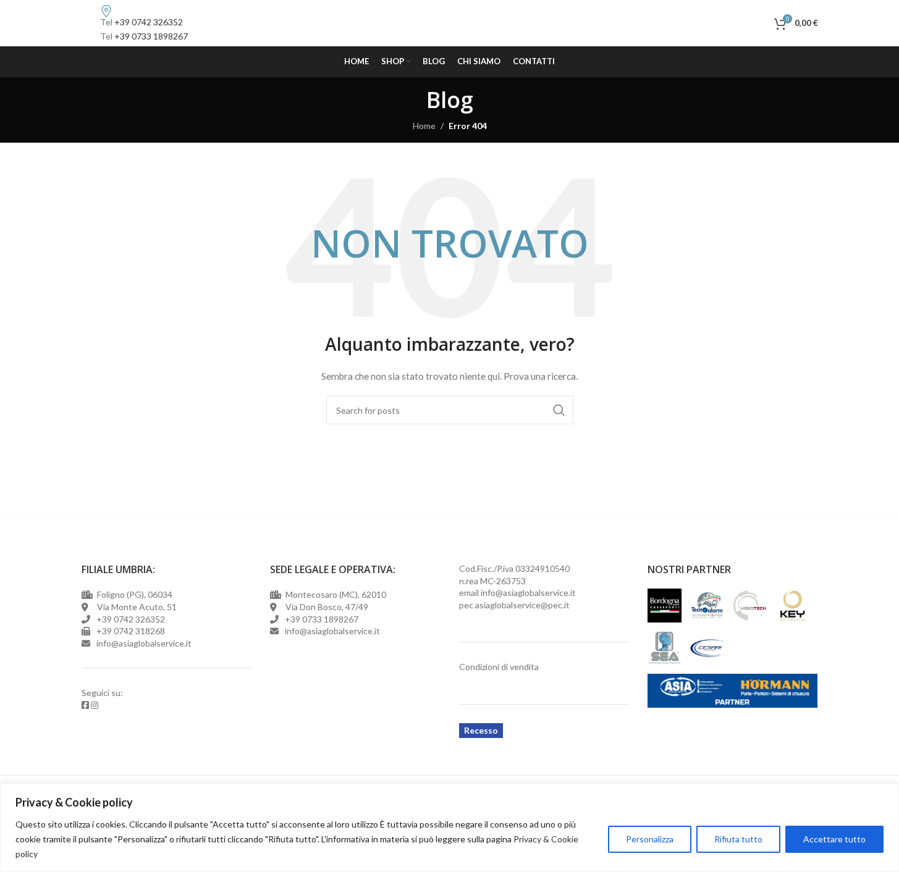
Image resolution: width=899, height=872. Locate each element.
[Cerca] (762, 23)
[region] (449, 828)
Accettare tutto (834, 839)
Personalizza (649, 839)
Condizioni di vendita (499, 666)
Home (424, 125)
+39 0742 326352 (148, 22)
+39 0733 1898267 (151, 36)
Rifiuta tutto (738, 839)
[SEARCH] (559, 410)
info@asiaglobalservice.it (528, 592)
